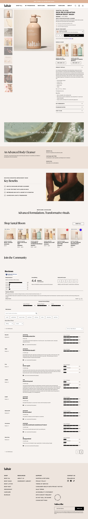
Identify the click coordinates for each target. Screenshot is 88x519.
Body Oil (7, 478)
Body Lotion (8, 483)
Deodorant (8, 489)
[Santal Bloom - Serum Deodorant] (76, 234)
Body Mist (7, 486)
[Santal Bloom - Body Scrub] (10, 234)
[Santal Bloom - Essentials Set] (50, 234)
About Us (21, 478)
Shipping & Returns (42, 478)
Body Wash (8, 481)
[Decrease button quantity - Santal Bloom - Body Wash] (57, 35)
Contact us (71, 475)
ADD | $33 (76, 62)
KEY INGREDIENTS (60, 103)
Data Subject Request (43, 494)
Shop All (78, 223)
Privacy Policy (41, 481)
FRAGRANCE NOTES (60, 107)
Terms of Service (42, 483)
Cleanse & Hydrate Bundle (36, 243)
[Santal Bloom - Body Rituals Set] (23, 234)
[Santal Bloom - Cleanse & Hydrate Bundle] (36, 234)
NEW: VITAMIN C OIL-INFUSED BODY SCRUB (44, 1)
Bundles (7, 494)
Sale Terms (40, 489)
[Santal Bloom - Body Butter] (63, 234)
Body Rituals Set (22, 243)
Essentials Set (49, 242)
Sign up (79, 508)
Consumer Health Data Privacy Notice (49, 486)
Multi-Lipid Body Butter (63, 243)
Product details (60, 67)
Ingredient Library (24, 481)
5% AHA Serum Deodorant (76, 243)
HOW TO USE (59, 110)
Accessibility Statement (44, 492)
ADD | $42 (61, 62)
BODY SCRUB (8, 242)
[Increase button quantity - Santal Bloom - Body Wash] (61, 35)
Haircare (7, 492)
